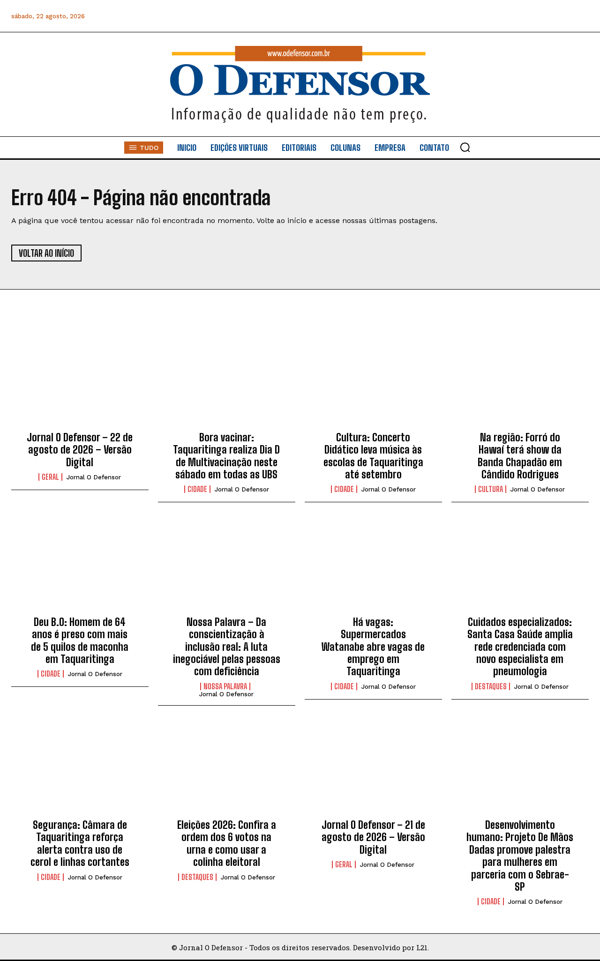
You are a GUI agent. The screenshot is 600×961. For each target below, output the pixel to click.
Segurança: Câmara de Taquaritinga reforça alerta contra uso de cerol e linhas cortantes (79, 843)
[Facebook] (475, 16)
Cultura (490, 489)
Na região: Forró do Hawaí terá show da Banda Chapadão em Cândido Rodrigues (520, 456)
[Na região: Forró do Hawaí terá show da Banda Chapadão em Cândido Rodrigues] (520, 382)
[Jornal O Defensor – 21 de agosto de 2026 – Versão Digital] (373, 770)
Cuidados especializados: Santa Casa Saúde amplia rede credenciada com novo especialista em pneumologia (520, 647)
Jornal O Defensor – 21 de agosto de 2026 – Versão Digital (373, 837)
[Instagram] (496, 16)
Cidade (197, 489)
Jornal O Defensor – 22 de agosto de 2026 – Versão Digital (80, 450)
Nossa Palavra (225, 686)
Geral (50, 477)
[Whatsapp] (517, 16)
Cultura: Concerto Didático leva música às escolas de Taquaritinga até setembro (373, 456)
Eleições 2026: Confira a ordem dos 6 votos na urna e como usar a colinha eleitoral (226, 843)
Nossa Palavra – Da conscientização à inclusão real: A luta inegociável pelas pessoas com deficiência (226, 647)
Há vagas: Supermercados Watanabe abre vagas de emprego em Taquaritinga (373, 647)
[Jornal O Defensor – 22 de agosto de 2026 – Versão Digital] (80, 382)
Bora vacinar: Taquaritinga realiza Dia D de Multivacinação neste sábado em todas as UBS (226, 456)
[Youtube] (559, 16)
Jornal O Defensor (94, 477)
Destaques (491, 686)
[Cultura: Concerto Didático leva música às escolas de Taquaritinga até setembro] (373, 382)
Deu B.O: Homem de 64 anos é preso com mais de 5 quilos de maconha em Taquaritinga (79, 640)
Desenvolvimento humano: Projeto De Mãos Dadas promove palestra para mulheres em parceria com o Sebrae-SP (519, 856)
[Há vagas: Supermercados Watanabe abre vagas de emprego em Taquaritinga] (373, 566)
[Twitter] (538, 16)
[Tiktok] (580, 16)
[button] (465, 147)
